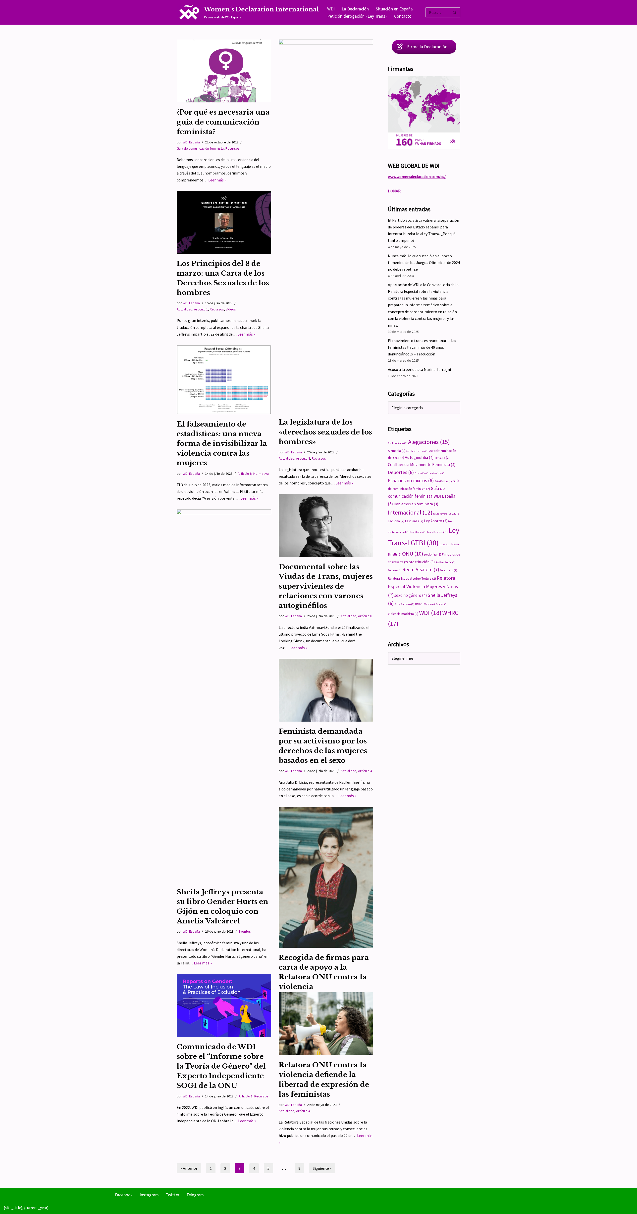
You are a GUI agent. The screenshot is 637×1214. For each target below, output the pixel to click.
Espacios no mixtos (411, 480)
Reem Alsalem (420, 569)
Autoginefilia (419, 457)
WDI (331, 9)
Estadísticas (443, 481)
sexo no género (410, 595)
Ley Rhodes (418, 532)
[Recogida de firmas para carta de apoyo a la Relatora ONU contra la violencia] (326, 877)
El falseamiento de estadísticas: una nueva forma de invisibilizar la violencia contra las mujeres (222, 444)
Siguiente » (322, 1168)
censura (442, 458)
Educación (422, 473)
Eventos (245, 931)
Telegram (195, 1195)
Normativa (261, 473)
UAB (419, 604)
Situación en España (394, 9)
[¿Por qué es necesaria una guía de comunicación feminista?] (224, 71)
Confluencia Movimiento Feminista (422, 464)
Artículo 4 (365, 771)
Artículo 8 (303, 458)
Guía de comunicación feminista (200, 148)
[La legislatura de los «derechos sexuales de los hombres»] (326, 226)
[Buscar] (454, 12)
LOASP (445, 544)
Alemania (396, 451)
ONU (412, 553)
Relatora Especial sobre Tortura (412, 578)
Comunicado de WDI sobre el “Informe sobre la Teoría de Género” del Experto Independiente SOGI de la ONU (221, 1066)
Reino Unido (448, 570)
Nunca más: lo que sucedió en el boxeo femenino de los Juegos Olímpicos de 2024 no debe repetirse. (424, 262)
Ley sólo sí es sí (437, 532)
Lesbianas (414, 521)
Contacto (403, 16)
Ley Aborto (435, 521)
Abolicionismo (397, 443)
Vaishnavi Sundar (435, 604)
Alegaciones (429, 442)
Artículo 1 (201, 309)
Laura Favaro (442, 513)
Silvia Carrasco (404, 604)
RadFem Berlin (445, 562)
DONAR (394, 190)
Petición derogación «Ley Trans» (357, 16)
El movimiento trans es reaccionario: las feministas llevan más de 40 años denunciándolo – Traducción (422, 347)
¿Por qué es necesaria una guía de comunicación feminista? (223, 122)
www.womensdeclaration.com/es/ (417, 176)
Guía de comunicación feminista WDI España (421, 496)
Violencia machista (403, 614)
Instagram (149, 1195)
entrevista (437, 473)
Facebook (124, 1195)
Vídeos (231, 309)
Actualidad (286, 458)
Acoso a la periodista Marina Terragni (419, 369)
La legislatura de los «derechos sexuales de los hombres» (325, 432)
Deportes (401, 472)
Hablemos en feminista (416, 504)
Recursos (232, 148)
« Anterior (188, 1168)
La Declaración (355, 9)
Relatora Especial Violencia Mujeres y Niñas (423, 586)
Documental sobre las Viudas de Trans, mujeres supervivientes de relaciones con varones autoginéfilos (326, 586)
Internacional (410, 512)
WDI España (191, 142)
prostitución (422, 562)
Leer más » (217, 179)
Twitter (172, 1195)
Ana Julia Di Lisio (417, 451)
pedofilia (432, 554)
